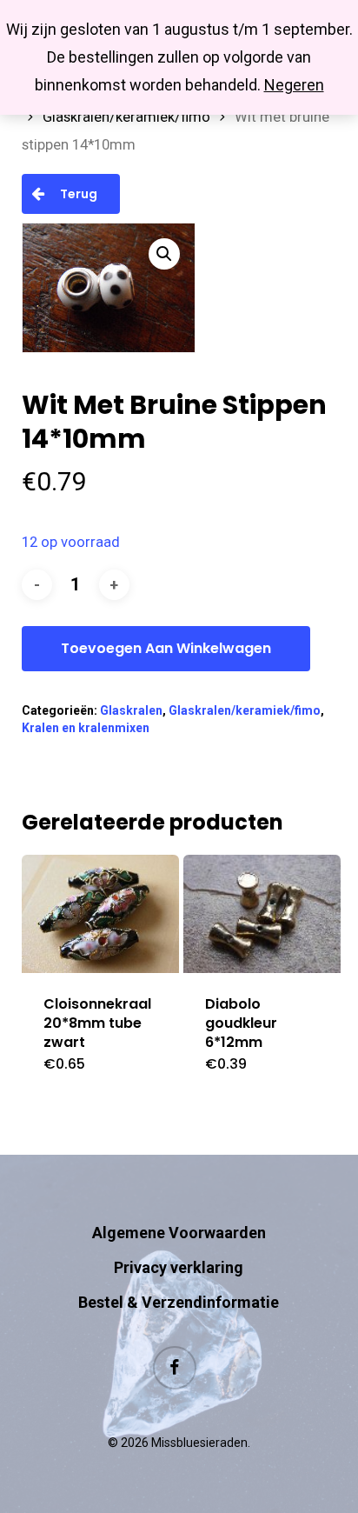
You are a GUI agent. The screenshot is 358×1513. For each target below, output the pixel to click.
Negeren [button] (294, 85)
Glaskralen (131, 710)
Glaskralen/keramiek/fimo (126, 117)
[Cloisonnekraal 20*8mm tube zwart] (100, 914)
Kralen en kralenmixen (85, 728)
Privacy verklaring (178, 1267)
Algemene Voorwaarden (179, 1232)
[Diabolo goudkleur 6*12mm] (262, 913)
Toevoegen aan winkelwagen (166, 648)
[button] (164, 254)
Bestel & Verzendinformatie (178, 1302)
